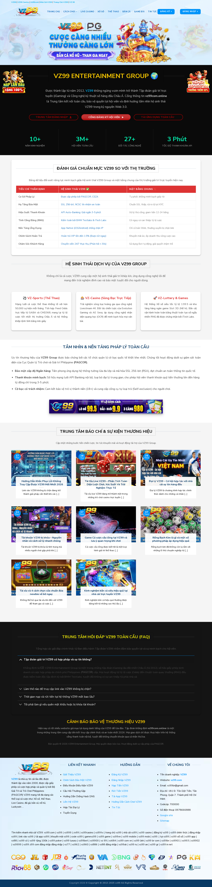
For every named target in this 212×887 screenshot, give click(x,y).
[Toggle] (21, 659)
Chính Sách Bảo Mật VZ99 (77, 780)
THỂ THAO (113, 11)
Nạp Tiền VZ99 (120, 785)
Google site (166, 815)
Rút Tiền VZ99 (120, 791)
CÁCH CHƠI (69, 11)
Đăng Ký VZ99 (120, 774)
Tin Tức (116, 807)
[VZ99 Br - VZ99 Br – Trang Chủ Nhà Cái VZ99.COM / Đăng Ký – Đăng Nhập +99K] (26, 11)
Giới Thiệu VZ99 (72, 774)
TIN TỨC (152, 11)
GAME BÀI (139, 11)
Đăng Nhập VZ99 (121, 780)
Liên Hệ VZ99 (70, 802)
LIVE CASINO (87, 11)
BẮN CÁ (126, 11)
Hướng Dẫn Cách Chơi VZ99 (127, 802)
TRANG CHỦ (53, 11)
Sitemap (164, 820)
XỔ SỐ (101, 11)
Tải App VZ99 (119, 796)
